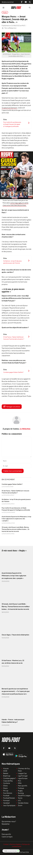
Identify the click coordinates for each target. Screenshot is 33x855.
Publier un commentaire (10, 851)
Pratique (21, 788)
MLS (19, 781)
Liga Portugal (22, 776)
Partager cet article (13, 407)
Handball (6, 803)
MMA (19, 783)
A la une (6, 768)
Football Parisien (9, 798)
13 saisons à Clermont (9, 108)
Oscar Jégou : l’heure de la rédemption (15, 635)
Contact (6, 844)
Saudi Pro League (24, 795)
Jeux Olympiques (9, 805)
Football (6, 795)
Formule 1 (6, 800)
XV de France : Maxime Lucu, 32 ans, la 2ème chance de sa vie (13, 661)
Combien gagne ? (9, 778)
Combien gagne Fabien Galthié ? (12, 484)
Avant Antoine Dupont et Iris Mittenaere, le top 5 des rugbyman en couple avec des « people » (16, 519)
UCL (19, 800)
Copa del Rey (8, 781)
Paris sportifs (22, 786)
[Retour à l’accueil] (16, 7)
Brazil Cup (6, 776)
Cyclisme (6, 783)
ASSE (5, 771)
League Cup (22, 773)
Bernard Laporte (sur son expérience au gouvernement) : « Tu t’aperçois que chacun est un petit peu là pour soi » (16, 691)
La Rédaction (25, 429)
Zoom (20, 805)
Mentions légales (15, 844)
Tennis (20, 798)
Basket (5, 773)
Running (21, 793)
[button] (29, 7)
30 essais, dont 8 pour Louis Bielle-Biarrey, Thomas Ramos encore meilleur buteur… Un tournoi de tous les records (15, 529)
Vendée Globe (23, 803)
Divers (5, 786)
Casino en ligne (7, 837)
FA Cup (5, 791)
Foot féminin (7, 793)
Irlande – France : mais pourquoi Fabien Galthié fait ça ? (13, 721)
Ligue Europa (22, 778)
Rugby (5, 12)
